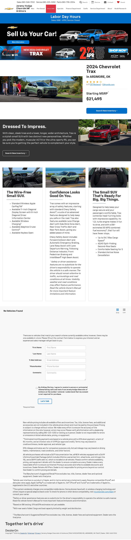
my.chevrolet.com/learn (104, 492)
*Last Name (36, 354)
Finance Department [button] (73, 8)
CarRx (85, 8)
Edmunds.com (108, 85)
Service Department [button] (97, 8)
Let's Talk (45, 401)
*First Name (36, 347)
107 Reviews (95, 85)
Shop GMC (51, 8)
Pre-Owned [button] (41, 8)
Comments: (37, 373)
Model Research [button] (120, 8)
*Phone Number (35, 366)
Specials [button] (60, 8)
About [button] (110, 8)
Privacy (38, 533)
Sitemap (31, 533)
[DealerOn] (11, 530)
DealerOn (23, 533)
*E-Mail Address (35, 360)
